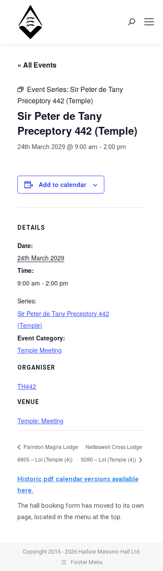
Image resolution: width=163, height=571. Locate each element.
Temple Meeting (39, 350)
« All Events (37, 65)
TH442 (26, 386)
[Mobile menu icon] (149, 22)
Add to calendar (62, 184)
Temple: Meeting (40, 420)
